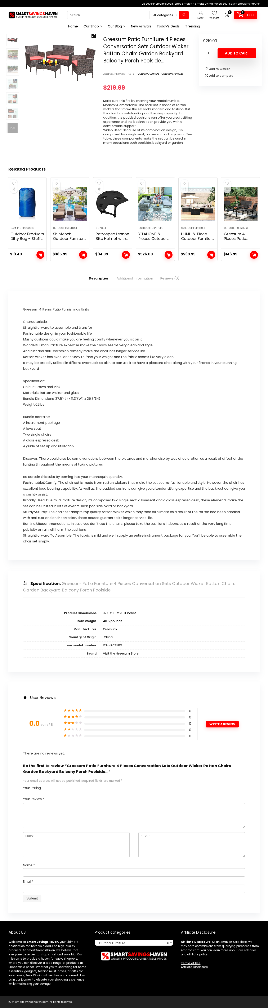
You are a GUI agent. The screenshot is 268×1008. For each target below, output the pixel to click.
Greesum (110, 629)
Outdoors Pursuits (172, 73)
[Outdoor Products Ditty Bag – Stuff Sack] (27, 204)
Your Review (33, 799)
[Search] (184, 15)
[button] (93, 36)
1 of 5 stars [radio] (45, 786)
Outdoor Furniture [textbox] (133, 943)
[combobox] (134, 943)
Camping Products (22, 228)
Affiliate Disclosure (194, 967)
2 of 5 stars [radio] (47, 786)
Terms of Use (190, 963)
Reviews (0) (169, 278)
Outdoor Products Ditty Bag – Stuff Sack (27, 238)
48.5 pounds (112, 621)
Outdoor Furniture (148, 73)
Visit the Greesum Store (121, 653)
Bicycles (101, 228)
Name (29, 865)
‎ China (108, 637)
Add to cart (237, 53)
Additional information (135, 278)
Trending (192, 26)
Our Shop (91, 26)
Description (99, 278)
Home (73, 26)
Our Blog (115, 26)
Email (28, 881)
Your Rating (32, 788)
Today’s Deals (168, 26)
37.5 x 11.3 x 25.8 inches (120, 613)
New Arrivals (141, 26)
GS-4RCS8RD (112, 645)
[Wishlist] (214, 13)
